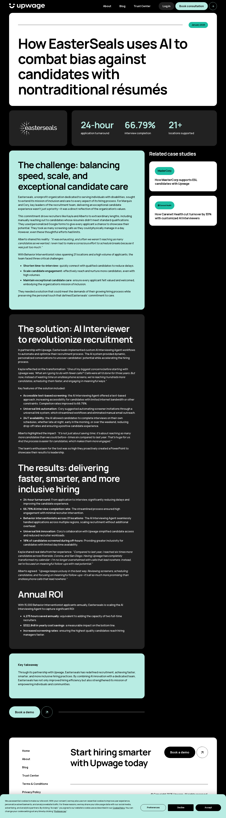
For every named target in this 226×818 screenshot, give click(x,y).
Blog (25, 767)
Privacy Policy (31, 792)
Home (26, 751)
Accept (208, 807)
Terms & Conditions (35, 784)
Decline (180, 807)
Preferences (153, 807)
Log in (166, 6)
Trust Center (30, 775)
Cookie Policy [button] (119, 807)
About (26, 759)
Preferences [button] (60, 811)
